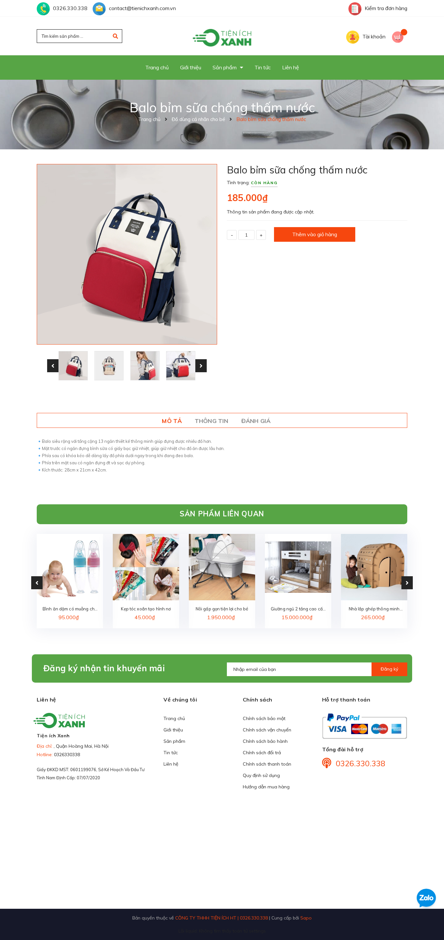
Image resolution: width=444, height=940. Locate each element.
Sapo (306, 917)
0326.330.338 (70, 8)
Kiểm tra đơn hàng (386, 8)
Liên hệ (170, 764)
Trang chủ (174, 718)
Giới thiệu (173, 730)
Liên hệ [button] (46, 699)
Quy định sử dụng (261, 775)
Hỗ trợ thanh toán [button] (346, 699)
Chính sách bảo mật (264, 718)
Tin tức (170, 753)
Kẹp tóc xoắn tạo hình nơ (146, 608)
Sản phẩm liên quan (222, 513)
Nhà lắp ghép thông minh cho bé (374, 609)
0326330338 (67, 754)
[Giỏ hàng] (399, 36)
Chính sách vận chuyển (267, 730)
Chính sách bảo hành (265, 741)
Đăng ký (389, 669)
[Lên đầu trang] (429, 920)
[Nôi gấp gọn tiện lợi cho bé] (222, 567)
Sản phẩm (174, 741)
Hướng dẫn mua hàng (266, 787)
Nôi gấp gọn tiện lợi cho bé (222, 608)
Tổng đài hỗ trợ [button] (342, 749)
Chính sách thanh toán (267, 764)
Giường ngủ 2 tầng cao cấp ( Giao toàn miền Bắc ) (298, 609)
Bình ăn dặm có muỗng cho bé (70, 609)
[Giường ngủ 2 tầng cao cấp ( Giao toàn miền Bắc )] (298, 567)
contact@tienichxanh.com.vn (142, 8)
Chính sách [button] (257, 699)
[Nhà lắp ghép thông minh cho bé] (374, 567)
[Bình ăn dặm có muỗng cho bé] (70, 567)
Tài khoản (373, 36)
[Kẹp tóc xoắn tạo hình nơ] (146, 567)
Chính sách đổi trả (262, 753)
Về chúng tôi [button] (180, 699)
